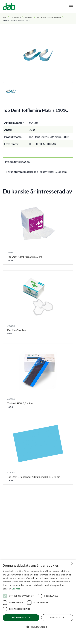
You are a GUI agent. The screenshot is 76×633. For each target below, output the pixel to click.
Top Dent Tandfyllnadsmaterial (48, 17)
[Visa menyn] (71, 6)
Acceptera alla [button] (21, 617)
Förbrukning (16, 17)
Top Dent (28, 17)
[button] (38, 627)
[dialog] (38, 596)
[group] (38, 56)
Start (5, 17)
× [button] (72, 563)
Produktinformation (17, 161)
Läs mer (16, 588)
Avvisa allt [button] (57, 617)
